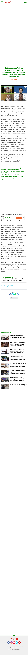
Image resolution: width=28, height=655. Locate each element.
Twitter (17, 644)
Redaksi (13, 646)
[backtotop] (14, 635)
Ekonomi (5, 285)
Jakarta (11, 285)
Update (19, 217)
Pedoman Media (20, 646)
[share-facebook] (10, 294)
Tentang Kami (8, 646)
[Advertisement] (14, 21)
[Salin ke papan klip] (18, 294)
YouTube (20, 644)
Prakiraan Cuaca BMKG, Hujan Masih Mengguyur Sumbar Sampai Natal (13, 279)
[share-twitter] (13, 294)
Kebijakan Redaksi (14, 647)
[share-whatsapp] (15, 294)
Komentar (14, 297)
